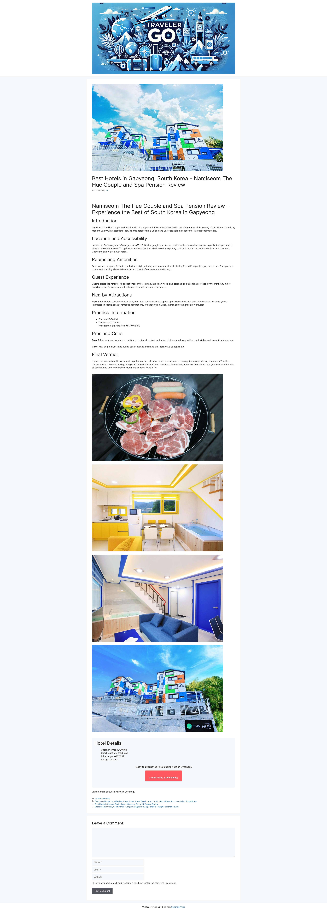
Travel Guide (191, 801)
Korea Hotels (128, 801)
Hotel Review (116, 801)
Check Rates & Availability (163, 777)
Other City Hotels (102, 798)
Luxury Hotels (153, 801)
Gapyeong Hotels (102, 801)
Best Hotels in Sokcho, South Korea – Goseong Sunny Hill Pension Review (126, 804)
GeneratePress (178, 907)
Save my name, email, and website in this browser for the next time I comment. (135, 883)
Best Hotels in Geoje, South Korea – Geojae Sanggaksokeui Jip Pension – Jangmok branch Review (137, 807)
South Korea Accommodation (172, 801)
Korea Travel (140, 801)
